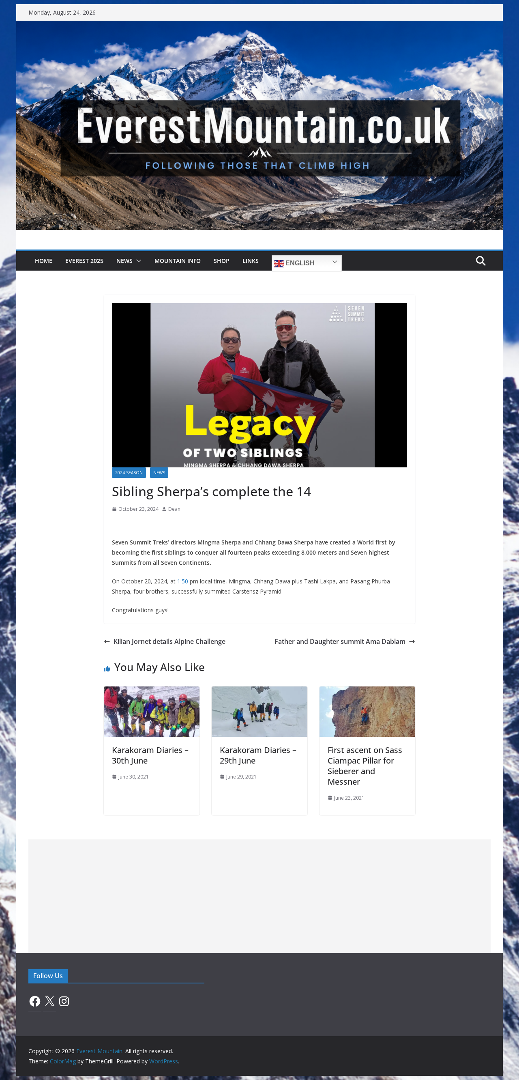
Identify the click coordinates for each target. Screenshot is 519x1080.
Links (250, 261)
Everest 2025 (84, 261)
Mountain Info (177, 261)
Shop (221, 261)
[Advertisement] (259, 896)
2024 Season (129, 472)
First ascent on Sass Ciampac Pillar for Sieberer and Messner (365, 765)
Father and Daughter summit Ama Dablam (340, 641)
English (299, 263)
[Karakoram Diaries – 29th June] (259, 692)
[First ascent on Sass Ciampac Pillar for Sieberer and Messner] (367, 692)
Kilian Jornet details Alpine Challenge (169, 641)
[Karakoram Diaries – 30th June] (151, 692)
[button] (137, 261)
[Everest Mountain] (259, 26)
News (124, 261)
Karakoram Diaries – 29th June (258, 755)
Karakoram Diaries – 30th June (150, 755)
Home (43, 261)
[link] (182, 581)
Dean (174, 509)
